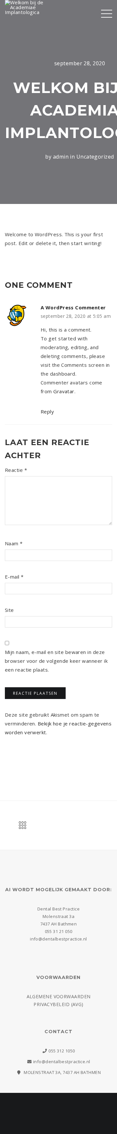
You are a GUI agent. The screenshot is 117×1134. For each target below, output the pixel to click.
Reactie (16, 470)
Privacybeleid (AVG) (58, 1004)
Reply (47, 411)
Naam (14, 543)
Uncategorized (95, 156)
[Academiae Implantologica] (29, 15)
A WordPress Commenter (73, 307)
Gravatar (63, 391)
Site (9, 610)
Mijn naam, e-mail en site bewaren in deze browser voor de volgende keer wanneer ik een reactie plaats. (56, 661)
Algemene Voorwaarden (59, 996)
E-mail (14, 576)
